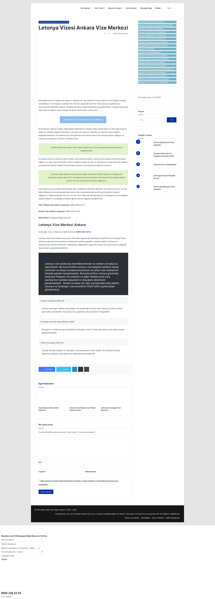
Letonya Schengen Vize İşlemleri (151, 29)
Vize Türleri (99, 8)
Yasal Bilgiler (145, 518)
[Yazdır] (86, 369)
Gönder (4, 559)
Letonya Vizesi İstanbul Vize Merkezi (152, 56)
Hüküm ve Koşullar (132, 518)
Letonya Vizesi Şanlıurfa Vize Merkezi (153, 82)
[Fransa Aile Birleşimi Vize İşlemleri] (145, 190)
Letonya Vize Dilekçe (146, 49)
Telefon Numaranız (8, 544)
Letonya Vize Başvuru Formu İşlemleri (153, 42)
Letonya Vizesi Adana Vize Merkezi (152, 66)
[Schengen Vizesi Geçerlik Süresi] (145, 179)
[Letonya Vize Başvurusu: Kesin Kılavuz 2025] (83, 397)
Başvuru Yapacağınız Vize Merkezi (14, 548)
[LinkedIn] (74, 369)
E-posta (42, 472)
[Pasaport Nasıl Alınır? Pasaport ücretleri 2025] (145, 157)
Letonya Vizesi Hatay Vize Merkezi (152, 72)
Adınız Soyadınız (7, 540)
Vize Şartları (85, 8)
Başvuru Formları (114, 8)
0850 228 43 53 (11, 593)
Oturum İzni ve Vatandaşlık (165, 164)
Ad (40, 462)
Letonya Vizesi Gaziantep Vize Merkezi (83, 119)
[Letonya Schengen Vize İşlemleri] (114, 397)
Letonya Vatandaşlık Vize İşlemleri (152, 39)
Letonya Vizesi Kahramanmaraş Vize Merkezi (156, 69)
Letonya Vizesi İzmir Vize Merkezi (151, 62)
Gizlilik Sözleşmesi (173, 518)
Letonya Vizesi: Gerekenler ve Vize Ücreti (53, 22)
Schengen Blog (146, 8)
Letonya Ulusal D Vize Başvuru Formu (153, 45)
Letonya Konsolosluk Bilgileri (149, 52)
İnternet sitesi (90, 472)
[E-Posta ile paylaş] (80, 369)
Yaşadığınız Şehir (7, 556)
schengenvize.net (112, 195)
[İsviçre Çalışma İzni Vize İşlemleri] (145, 145)
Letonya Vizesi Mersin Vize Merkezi (152, 76)
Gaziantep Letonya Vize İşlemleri (151, 22)
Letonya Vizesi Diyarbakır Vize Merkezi (153, 79)
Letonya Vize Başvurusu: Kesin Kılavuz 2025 (155, 25)
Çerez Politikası (158, 518)
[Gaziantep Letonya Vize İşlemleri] (52, 397)
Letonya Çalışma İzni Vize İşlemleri (152, 35)
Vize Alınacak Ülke (8, 552)
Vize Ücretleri (131, 8)
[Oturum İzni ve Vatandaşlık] (145, 168)
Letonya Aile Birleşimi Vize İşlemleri (152, 32)
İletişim (158, 8)
